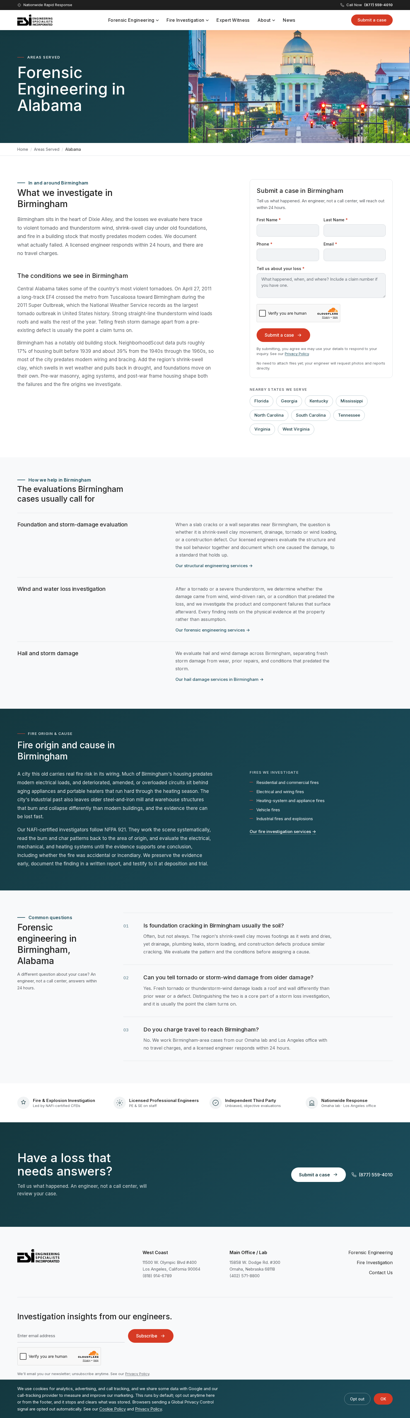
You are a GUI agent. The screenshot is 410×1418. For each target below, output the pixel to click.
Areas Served (46, 149)
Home (22, 149)
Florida (261, 401)
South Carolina (311, 415)
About (264, 20)
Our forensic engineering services (212, 630)
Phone (264, 244)
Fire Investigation (185, 20)
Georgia (289, 401)
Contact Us (381, 1272)
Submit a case (372, 20)
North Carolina (269, 415)
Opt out (357, 1399)
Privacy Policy (297, 353)
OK (383, 1399)
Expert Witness (232, 20)
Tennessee (349, 415)
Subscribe (146, 1336)
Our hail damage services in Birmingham (219, 679)
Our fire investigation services (283, 831)
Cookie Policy (112, 1409)
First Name (269, 219)
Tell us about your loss (281, 268)
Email (330, 244)
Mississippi (352, 401)
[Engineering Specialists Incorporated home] (34, 20)
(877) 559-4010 (376, 1174)
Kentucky (319, 401)
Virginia (262, 429)
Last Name (336, 219)
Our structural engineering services (214, 565)
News (289, 20)
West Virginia (296, 429)
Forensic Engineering (131, 20)
